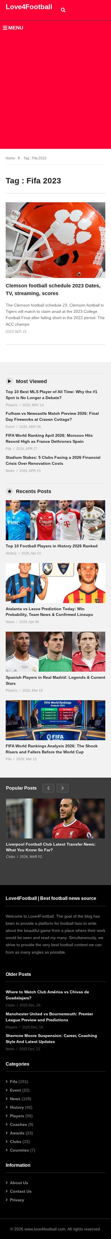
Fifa (13, 1081)
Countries (19, 1150)
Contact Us (21, 1191)
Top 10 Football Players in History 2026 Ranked (52, 546)
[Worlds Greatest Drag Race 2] (55, 520)
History (17, 1107)
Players (17, 1116)
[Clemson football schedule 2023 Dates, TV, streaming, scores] (55, 240)
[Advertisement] (55, 93)
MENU (15, 28)
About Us (19, 1182)
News (15, 1098)
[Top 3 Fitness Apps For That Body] (55, 818)
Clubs (15, 1141)
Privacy (17, 1200)
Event (15, 1090)
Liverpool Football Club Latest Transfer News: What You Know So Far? (51, 847)
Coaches (18, 1124)
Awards (17, 1133)
